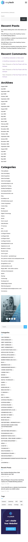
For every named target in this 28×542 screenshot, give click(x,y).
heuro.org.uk (4, 221)
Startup (3, 276)
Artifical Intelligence (6, 188)
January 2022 (4, 126)
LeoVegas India (5, 236)
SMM (21, 501)
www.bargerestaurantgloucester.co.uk (11, 288)
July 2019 (3, 151)
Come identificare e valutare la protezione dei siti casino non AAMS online (14, 39)
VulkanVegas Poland (6, 283)
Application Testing (6, 186)
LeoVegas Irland (5, 238)
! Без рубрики (4, 171)
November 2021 (5, 131)
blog (2, 196)
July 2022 (3, 111)
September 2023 (5, 99)
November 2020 (5, 141)
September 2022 (5, 106)
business (4, 501)
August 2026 (4, 86)
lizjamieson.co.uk (5, 246)
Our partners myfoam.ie (7, 261)
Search (2, 16)
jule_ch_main (4, 231)
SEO (17, 501)
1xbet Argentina (5, 176)
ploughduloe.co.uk (6, 263)
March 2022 (4, 121)
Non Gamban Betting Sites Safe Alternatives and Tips (13, 30)
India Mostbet (4, 223)
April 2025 (3, 94)
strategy (16, 504)
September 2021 (5, 136)
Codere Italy (4, 206)
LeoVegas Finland (5, 233)
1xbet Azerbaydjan (6, 181)
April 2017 (3, 161)
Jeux (2, 228)
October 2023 (4, 96)
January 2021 (4, 139)
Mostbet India (4, 251)
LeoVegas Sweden (6, 241)
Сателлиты (4, 291)
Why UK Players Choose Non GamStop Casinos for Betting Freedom (13, 43)
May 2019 (3, 156)
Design (3, 208)
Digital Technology (6, 213)
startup (10, 504)
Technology (4, 278)
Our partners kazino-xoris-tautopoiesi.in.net (12, 258)
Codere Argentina (5, 203)
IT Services (4, 226)
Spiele (2, 273)
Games (3, 216)
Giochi (2, 218)
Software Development (7, 271)
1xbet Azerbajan (5, 178)
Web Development (6, 286)
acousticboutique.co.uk (7, 183)
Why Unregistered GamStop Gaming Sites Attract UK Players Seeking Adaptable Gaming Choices (14, 47)
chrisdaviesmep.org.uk (7, 201)
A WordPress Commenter (9, 58)
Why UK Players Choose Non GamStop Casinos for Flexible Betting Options (13, 34)
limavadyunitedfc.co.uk (7, 243)
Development (4, 211)
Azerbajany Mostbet (6, 191)
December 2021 (5, 129)
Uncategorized (5, 281)
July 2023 (3, 104)
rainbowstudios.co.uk (6, 266)
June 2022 (3, 114)
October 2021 (4, 134)
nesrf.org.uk (4, 253)
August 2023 (4, 101)
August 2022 (4, 109)
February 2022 (4, 124)
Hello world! (20, 58)
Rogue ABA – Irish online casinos (9, 268)
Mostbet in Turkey (5, 248)
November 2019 (5, 144)
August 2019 (4, 149)
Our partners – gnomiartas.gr (8, 256)
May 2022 (3, 116)
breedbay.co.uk (5, 198)
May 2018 (3, 159)
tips (22, 504)
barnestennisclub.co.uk (7, 193)
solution (4, 504)
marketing (10, 501)
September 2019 (5, 146)
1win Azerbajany (5, 173)
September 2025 (5, 91)
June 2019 (3, 154)
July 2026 (3, 89)
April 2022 (3, 119)
